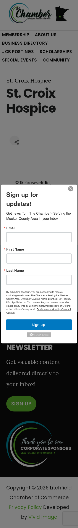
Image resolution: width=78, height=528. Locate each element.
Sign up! (39, 324)
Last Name (15, 270)
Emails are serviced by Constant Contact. (38, 310)
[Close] (71, 189)
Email (10, 228)
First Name (15, 249)
